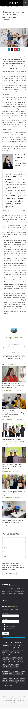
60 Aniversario (6, 645)
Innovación (17, 664)
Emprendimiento (7, 659)
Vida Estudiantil (15, 683)
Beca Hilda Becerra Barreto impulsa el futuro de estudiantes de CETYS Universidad (13, 466)
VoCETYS (22, 6)
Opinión (19, 669)
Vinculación (5, 685)
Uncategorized (6, 683)
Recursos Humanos (13, 678)
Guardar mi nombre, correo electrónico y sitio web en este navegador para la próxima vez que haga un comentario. (13, 566)
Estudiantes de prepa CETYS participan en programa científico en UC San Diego (13, 493)
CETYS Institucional (9, 419)
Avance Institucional (7, 647)
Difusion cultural (7, 657)
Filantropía (20, 662)
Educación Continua (17, 657)
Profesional (20, 673)
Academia (14, 645)
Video (22, 683)
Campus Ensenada (8, 525)
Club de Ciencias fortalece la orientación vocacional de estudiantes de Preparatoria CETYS (13, 385)
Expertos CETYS (12, 662)
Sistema (22, 680)
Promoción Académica (16, 676)
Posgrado (5, 673)
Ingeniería (10, 664)
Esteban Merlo (7, 471)
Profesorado (6, 676)
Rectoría (5, 678)
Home (3, 6)
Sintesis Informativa (14, 680)
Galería (5, 664)
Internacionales (14, 666)
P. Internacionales (15, 671)
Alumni (19, 645)
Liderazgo (13, 669)
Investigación (6, 669)
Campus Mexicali (10, 6)
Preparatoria (12, 673)
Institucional (6, 666)
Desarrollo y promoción (14, 654)
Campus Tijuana (8, 390)
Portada (17, 6)
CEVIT (10, 652)
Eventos (14, 659)
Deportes (5, 654)
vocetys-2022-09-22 (13, 320)
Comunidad (16, 652)
